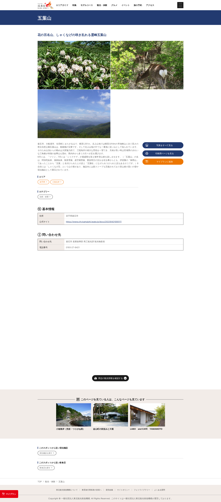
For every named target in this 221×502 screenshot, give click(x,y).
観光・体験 (102, 5)
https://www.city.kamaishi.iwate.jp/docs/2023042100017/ (94, 221)
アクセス (150, 5)
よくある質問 (159, 490)
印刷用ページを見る (164, 153)
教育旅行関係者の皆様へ (92, 490)
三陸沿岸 (55, 182)
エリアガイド (62, 5)
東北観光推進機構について (67, 490)
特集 (74, 5)
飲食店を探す (45, 468)
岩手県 (42, 182)
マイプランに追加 (164, 161)
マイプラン (11, 494)
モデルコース (87, 5)
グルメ (114, 5)
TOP (40, 481)
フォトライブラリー (142, 490)
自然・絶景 (44, 197)
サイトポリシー (123, 490)
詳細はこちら (62, 404)
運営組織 (109, 490)
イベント (125, 5)
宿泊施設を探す (46, 453)
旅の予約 (138, 5)
